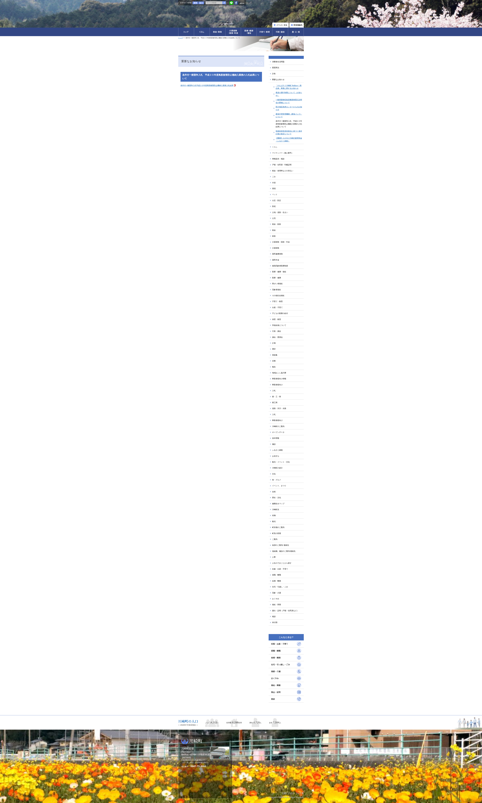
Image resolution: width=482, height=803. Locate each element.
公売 (274, 218)
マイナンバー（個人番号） (282, 153)
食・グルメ (276, 480)
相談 (274, 616)
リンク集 (300, 793)
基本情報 (275, 438)
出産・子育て (277, 307)
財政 (274, 236)
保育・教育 (276, 319)
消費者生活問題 (278, 62)
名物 (274, 515)
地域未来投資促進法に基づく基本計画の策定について (289, 132)
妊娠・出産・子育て (280, 569)
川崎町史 (275, 509)
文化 (274, 474)
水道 (274, 183)
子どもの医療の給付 (280, 313)
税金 (274, 230)
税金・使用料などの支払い (282, 171)
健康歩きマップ (278, 504)
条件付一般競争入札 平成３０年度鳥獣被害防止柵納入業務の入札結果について (289, 124)
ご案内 (274, 539)
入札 (274, 391)
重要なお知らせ (278, 80)
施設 (274, 444)
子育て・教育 (277, 301)
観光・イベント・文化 (281, 462)
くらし (274, 147)
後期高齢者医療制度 (280, 266)
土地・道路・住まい (280, 212)
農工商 (274, 403)
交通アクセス (288, 793)
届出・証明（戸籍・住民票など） (285, 611)
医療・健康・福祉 (279, 272)
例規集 (274, 355)
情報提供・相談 (278, 159)
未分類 (274, 622)
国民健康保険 (277, 254)
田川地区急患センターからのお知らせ (289, 108)
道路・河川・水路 (279, 408)
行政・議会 (276, 331)
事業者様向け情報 (279, 379)
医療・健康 (276, 278)
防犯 (274, 206)
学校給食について (279, 325)
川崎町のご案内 (278, 426)
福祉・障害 (276, 605)
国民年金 (275, 260)
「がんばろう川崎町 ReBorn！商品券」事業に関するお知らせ (289, 87)
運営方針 (242, 3)
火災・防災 (276, 200)
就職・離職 (276, 575)
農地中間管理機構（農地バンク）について (289, 115)
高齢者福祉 (276, 290)
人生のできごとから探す (281, 563)
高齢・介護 (276, 593)
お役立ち (275, 456)
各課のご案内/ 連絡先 (280, 545)
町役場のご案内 (278, 527)
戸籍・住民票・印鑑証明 (281, 165)
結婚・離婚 (276, 581)
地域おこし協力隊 (279, 373)
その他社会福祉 (278, 296)
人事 (274, 557)
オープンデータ (278, 432)
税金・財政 (276, 224)
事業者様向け (277, 385)
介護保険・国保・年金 (281, 242)
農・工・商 (276, 397)
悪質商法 (275, 68)
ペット (274, 194)
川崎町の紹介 (277, 468)
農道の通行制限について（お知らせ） (289, 94)
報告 (274, 367)
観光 (274, 521)
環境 (274, 189)
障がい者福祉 (277, 284)
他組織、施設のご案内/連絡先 (283, 551)
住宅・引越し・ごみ (280, 587)
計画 (274, 343)
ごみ (274, 177)
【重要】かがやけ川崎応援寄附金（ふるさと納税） (289, 139)
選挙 (274, 349)
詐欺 (274, 74)
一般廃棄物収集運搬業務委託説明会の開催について (289, 101)
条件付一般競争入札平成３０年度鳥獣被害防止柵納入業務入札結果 (206, 85)
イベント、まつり (279, 486)
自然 (274, 492)
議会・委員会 (277, 337)
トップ (180, 38)
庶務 (274, 361)
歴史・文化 (276, 498)
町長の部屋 (276, 533)
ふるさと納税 (277, 450)
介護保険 (275, 248)
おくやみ (275, 599)
